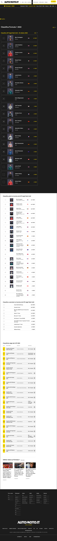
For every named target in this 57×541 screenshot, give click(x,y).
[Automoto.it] (11, 2)
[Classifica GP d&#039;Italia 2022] (34, 378)
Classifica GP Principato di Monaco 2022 (10, 422)
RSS (37, 528)
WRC (15, 512)
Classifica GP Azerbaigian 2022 (9, 417)
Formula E (16, 502)
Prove (8, 497)
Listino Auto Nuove (38, 495)
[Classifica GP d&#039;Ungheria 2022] (34, 392)
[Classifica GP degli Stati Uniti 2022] (34, 363)
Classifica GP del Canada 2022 (9, 412)
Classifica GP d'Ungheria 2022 (9, 392)
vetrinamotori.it (37, 536)
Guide (30, 493)
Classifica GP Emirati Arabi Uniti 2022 (10, 349)
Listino (37, 493)
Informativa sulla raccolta (5, 540)
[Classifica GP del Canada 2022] (34, 412)
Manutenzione (31, 497)
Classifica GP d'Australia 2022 (9, 441)
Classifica (3, 19)
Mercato (45, 493)
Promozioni (45, 502)
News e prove (10, 493)
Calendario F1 (16, 497)
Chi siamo (41, 528)
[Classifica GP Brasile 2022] (34, 354)
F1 (15, 495)
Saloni (23, 493)
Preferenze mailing (28, 530)
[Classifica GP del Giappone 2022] (34, 368)
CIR (15, 506)
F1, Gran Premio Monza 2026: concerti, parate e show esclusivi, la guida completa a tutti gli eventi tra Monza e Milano (7, 473)
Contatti (45, 528)
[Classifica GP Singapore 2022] (34, 373)
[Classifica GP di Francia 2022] (34, 397)
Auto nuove (45, 495)
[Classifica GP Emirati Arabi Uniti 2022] (34, 349)
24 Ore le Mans (17, 508)
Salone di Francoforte (24, 497)
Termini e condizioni (12, 528)
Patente (30, 502)
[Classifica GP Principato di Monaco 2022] (34, 421)
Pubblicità (30, 528)
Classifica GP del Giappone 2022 (9, 368)
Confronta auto (38, 502)
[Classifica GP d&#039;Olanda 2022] (34, 383)
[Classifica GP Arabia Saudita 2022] (34, 446)
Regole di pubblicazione (22, 528)
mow (30, 536)
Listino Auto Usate (38, 497)
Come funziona (31, 495)
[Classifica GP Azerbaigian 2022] (34, 416)
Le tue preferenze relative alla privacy (17, 540)
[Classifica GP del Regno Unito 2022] (34, 407)
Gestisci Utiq (51, 528)
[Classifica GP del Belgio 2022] (34, 387)
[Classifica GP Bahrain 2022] (34, 450)
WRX (15, 514)
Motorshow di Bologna (24, 502)
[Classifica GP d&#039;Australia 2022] (34, 441)
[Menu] (2, 2)
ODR (34, 528)
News (8, 495)
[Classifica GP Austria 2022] (34, 402)
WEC (15, 510)
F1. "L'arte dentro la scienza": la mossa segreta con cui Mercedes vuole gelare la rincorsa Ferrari (19, 472)
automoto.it (19, 536)
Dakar (15, 504)
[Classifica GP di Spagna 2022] (34, 426)
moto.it (25, 536)
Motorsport (17, 493)
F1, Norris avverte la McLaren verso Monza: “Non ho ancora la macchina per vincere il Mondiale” (31, 472)
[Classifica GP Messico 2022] (34, 358)
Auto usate (45, 497)
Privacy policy (5, 528)
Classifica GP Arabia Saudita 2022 (10, 446)
